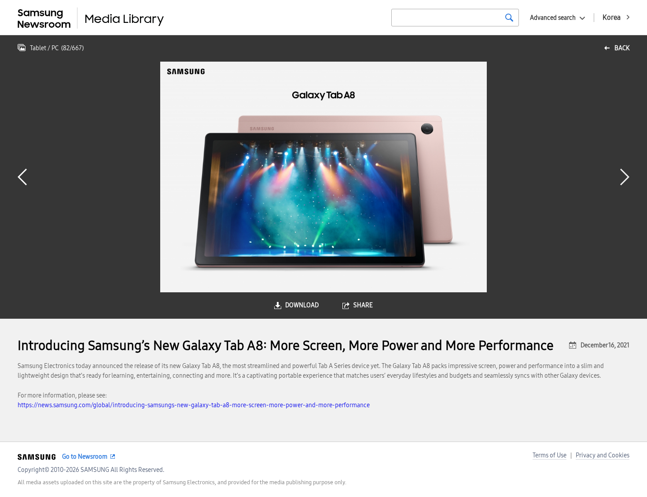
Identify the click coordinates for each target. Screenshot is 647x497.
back (621, 48)
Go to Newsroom (84, 456)
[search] (509, 18)
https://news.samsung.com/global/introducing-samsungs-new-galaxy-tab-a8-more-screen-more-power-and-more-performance (194, 405)
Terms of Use (549, 455)
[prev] (22, 177)
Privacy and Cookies (602, 455)
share (363, 305)
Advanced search (553, 18)
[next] (624, 177)
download (302, 305)
